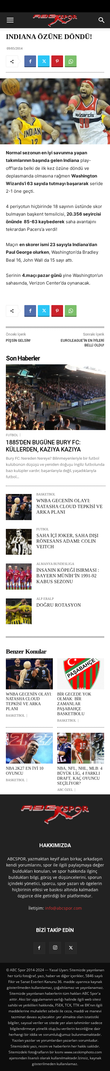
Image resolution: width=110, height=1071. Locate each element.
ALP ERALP (45, 598)
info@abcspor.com (63, 908)
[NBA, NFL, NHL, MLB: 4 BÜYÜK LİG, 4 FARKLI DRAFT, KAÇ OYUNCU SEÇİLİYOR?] (80, 748)
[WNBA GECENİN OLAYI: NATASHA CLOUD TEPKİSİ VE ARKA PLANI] (19, 507)
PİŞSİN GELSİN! (18, 341)
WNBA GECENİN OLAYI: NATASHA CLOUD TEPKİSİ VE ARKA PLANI (69, 506)
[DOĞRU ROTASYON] (19, 611)
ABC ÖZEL (65, 789)
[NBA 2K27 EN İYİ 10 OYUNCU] (29, 748)
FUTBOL (12, 434)
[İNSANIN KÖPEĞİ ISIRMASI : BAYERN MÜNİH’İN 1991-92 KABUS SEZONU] (19, 576)
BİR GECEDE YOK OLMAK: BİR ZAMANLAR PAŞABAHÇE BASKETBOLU (74, 704)
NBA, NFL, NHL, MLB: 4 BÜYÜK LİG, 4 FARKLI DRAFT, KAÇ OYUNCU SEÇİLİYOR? (79, 775)
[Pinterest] (57, 61)
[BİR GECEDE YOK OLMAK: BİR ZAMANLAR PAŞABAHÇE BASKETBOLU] (80, 673)
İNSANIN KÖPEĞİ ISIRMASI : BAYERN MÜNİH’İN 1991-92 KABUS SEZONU (67, 576)
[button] (10, 20)
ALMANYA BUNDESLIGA (55, 564)
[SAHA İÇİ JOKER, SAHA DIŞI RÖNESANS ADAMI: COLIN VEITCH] (19, 542)
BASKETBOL (45, 494)
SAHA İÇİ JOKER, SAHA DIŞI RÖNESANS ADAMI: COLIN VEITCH (67, 541)
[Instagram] (55, 948)
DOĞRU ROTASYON (58, 605)
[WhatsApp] (71, 61)
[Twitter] (44, 61)
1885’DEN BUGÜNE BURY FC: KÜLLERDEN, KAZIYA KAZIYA (43, 446)
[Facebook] (30, 61)
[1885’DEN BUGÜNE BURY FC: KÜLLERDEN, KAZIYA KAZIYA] (56, 397)
